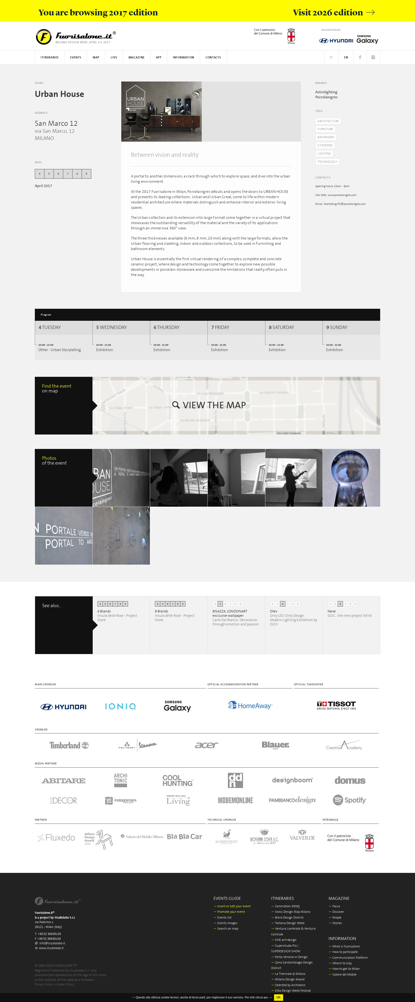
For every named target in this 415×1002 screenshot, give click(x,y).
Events (75, 57)
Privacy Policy (44, 984)
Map (96, 57)
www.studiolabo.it (51, 948)
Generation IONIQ (285, 906)
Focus (334, 906)
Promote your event (229, 912)
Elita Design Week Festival (291, 991)
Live (114, 57)
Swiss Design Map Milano (290, 912)
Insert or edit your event (232, 906)
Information (183, 57)
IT (331, 57)
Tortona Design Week (288, 923)
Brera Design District (287, 918)
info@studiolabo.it (52, 943)
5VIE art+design (284, 940)
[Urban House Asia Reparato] (121, 478)
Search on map (226, 929)
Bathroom (325, 137)
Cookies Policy (64, 984)
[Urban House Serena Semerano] (294, 478)
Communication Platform (348, 958)
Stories (335, 923)
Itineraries (50, 57)
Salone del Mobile (343, 975)
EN (346, 57)
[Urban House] (161, 112)
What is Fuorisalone (344, 946)
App (159, 57)
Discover (336, 912)
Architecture (328, 121)
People (335, 918)
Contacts (213, 57)
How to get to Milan (344, 969)
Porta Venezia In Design (289, 957)
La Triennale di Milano (288, 974)
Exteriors (325, 145)
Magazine (136, 57)
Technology (327, 162)
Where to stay (340, 963)
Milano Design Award (288, 979)
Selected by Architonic (288, 985)
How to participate (343, 952)
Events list (223, 918)
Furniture (325, 129)
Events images (226, 923)
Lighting (324, 154)
